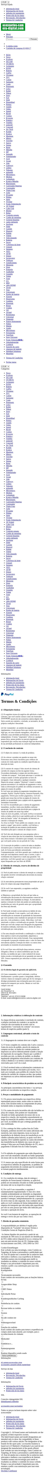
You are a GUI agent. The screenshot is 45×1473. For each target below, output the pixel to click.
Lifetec (9, 484)
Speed (8, 427)
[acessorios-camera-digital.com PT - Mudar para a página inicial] (13, 30)
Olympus (9, 391)
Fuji (7, 414)
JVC (8, 393)
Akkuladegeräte (12, 658)
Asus (8, 594)
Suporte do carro (12, 663)
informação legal (12, 9)
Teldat (8, 592)
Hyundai (9, 511)
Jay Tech (9, 445)
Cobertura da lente (13, 561)
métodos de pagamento (15, 13)
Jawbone (9, 540)
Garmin (9, 545)
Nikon (8, 409)
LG (7, 597)
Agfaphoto (10, 495)
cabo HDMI (11, 601)
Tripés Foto (10, 506)
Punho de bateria (12, 610)
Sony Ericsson (11, 653)
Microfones (10, 646)
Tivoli (8, 603)
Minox (8, 454)
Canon (8, 396)
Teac (8, 606)
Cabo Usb (10, 524)
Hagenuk (9, 619)
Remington (10, 631)
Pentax (8, 420)
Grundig (9, 590)
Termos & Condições (14, 20)
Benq (8, 463)
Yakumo (9, 486)
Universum (10, 608)
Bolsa (8, 529)
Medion (9, 493)
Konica (9, 450)
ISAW (8, 384)
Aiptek (8, 423)
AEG (8, 567)
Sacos (8, 558)
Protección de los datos (15, 15)
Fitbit (8, 542)
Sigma (8, 461)
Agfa (8, 509)
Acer (8, 475)
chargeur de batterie (14, 665)
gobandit (9, 488)
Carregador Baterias (14, 502)
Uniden (9, 624)
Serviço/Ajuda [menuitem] (13, 12)
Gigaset (9, 563)
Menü (8, 34)
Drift (8, 416)
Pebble (8, 549)
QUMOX (10, 380)
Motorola (9, 581)
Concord (9, 443)
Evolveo (9, 375)
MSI (8, 599)
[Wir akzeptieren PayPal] (7, 695)
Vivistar (9, 518)
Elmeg (8, 572)
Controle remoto (12, 531)
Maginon (9, 452)
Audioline (10, 588)
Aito (8, 479)
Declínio (4, 1471)
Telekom (9, 576)
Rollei (8, 407)
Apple (8, 644)
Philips (8, 513)
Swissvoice (10, 574)
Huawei (9, 547)
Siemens (9, 565)
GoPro (8, 389)
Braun (8, 622)
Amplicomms (11, 579)
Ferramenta (10, 649)
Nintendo (9, 635)
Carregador (10, 504)
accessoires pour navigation (12, 1406)
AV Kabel (10, 522)
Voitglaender (11, 472)
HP (7, 468)
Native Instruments (13, 637)
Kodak (8, 448)
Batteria (9, 556)
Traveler (9, 457)
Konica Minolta (12, 497)
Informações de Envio (14, 11)
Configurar (12, 1471)
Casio (8, 400)
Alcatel (9, 628)
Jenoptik (9, 470)
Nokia (8, 640)
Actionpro (10, 382)
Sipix (8, 515)
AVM (8, 570)
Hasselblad (10, 418)
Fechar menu (11, 362)
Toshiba (9, 439)
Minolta (9, 466)
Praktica (9, 436)
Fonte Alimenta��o (14, 656)
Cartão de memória (13, 533)
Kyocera (9, 434)
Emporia (9, 585)
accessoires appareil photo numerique (15, 1365)
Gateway (9, 481)
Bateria (9, 387)
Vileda (8, 552)
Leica (8, 405)
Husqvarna (10, 615)
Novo (8, 373)
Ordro (8, 425)
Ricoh (8, 429)
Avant (8, 477)
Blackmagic (10, 500)
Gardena (9, 617)
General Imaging (12, 536)
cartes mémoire (12, 538)
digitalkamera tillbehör (10, 1401)
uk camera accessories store (11, 1362)
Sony (8, 411)
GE (7, 626)
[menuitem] (25, 9)
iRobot (8, 527)
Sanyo (8, 459)
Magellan (9, 670)
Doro (8, 583)
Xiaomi (9, 613)
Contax (9, 432)
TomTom (9, 651)
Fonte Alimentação (13, 520)
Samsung (9, 398)
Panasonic (10, 402)
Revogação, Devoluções (15, 18)
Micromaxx (10, 490)
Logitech (9, 660)
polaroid (9, 441)
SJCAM (9, 378)
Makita (9, 642)
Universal (10, 633)
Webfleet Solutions (13, 667)
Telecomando (11, 554)
